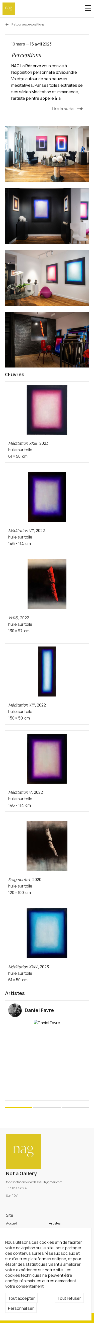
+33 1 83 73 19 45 (17, 1188)
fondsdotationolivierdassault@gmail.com (34, 1182)
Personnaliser (21, 1308)
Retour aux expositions (27, 24)
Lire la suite (63, 109)
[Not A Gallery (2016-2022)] (9, 8)
